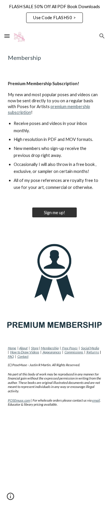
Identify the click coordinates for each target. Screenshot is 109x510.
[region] (54, 14)
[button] (7, 36)
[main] (55, 57)
